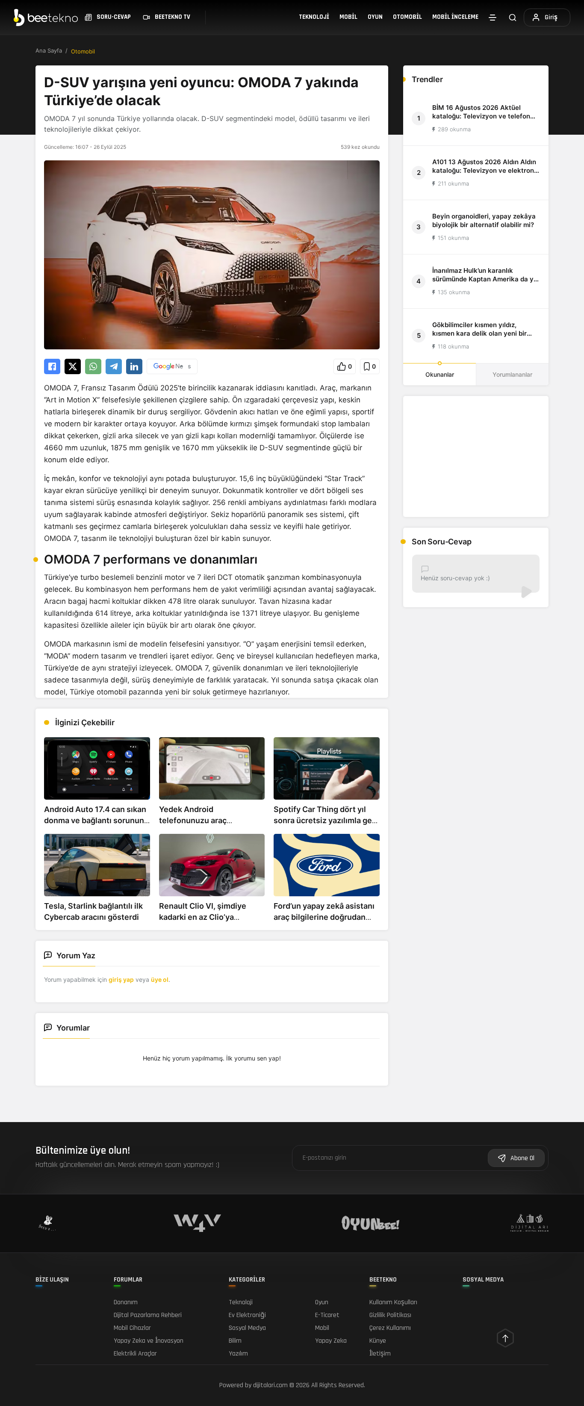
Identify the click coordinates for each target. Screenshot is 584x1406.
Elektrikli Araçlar (135, 1353)
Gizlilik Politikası (390, 1315)
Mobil (348, 17)
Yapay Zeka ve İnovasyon (148, 1340)
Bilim (235, 1340)
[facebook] (52, 366)
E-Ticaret (327, 1315)
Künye (377, 1340)
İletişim (380, 1353)
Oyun (375, 17)
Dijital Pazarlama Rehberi (148, 1315)
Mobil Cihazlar (132, 1327)
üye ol (159, 979)
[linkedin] (134, 366)
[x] (73, 366)
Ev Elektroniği (247, 1315)
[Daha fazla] (492, 17)
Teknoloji (314, 17)
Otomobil (407, 17)
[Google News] (172, 366)
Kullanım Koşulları (393, 1302)
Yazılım (238, 1353)
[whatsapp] (93, 366)
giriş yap (121, 979)
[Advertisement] (476, 456)
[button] (344, 366)
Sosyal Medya (247, 1327)
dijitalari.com (270, 1385)
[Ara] (512, 17)
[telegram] (114, 366)
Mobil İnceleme (455, 17)
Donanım (126, 1302)
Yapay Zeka (331, 1340)
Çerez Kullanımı (390, 1327)
